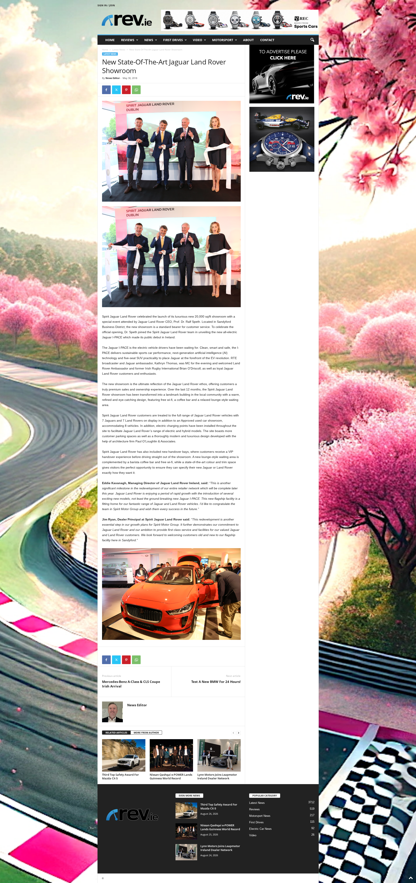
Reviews (127, 40)
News (148, 40)
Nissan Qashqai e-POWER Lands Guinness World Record (171, 776)
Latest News (118, 49)
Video (197, 40)
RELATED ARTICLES (116, 732)
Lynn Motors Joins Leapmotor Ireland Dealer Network (217, 776)
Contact (267, 40)
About (248, 40)
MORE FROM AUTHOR (146, 732)
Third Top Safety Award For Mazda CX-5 (120, 776)
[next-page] (238, 732)
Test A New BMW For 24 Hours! (215, 681)
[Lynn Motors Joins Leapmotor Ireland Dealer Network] (219, 755)
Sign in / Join (106, 5)
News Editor (113, 78)
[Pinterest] (126, 89)
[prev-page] (233, 732)
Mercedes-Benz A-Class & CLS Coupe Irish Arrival (131, 683)
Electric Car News (260, 828)
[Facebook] (106, 89)
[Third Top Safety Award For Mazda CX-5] (123, 755)
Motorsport (222, 40)
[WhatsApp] (136, 89)
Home (110, 40)
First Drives (173, 40)
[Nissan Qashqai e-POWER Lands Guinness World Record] (171, 755)
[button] (312, 40)
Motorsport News (259, 815)
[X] (116, 89)
